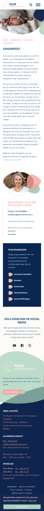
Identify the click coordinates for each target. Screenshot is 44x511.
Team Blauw (12, 234)
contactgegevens (28, 221)
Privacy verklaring (16, 490)
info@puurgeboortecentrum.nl (15, 444)
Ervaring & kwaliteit (22, 274)
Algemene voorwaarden (27, 487)
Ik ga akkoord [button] (22, 507)
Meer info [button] (32, 501)
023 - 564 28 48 (10, 441)
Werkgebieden (12, 487)
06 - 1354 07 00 (22, 468)
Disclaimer (28, 490)
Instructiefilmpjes (22, 299)
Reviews (17, 280)
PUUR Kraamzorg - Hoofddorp (15, 422)
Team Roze (11, 231)
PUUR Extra (19, 286)
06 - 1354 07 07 (22, 471)
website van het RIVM (12, 159)
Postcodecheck (20, 292)
